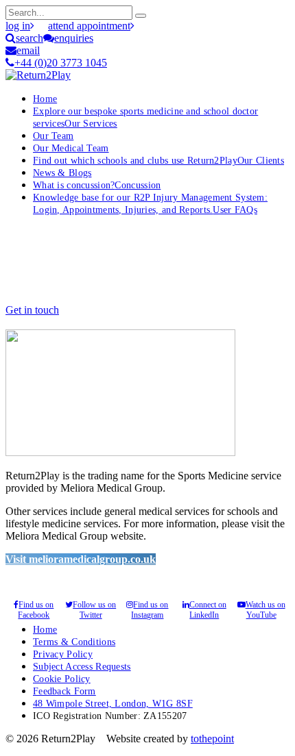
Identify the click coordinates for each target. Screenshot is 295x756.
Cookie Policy (62, 678)
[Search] (140, 16)
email (28, 50)
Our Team (53, 135)
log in (17, 26)
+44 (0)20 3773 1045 (60, 62)
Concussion (97, 184)
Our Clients (158, 160)
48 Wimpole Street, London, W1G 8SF (113, 703)
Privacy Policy (63, 653)
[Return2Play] (38, 75)
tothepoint (212, 738)
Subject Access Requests (82, 666)
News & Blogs (62, 172)
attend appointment (89, 26)
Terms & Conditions (74, 641)
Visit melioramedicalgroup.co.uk (80, 559)
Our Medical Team (71, 147)
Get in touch (32, 310)
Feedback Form (64, 690)
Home (45, 98)
